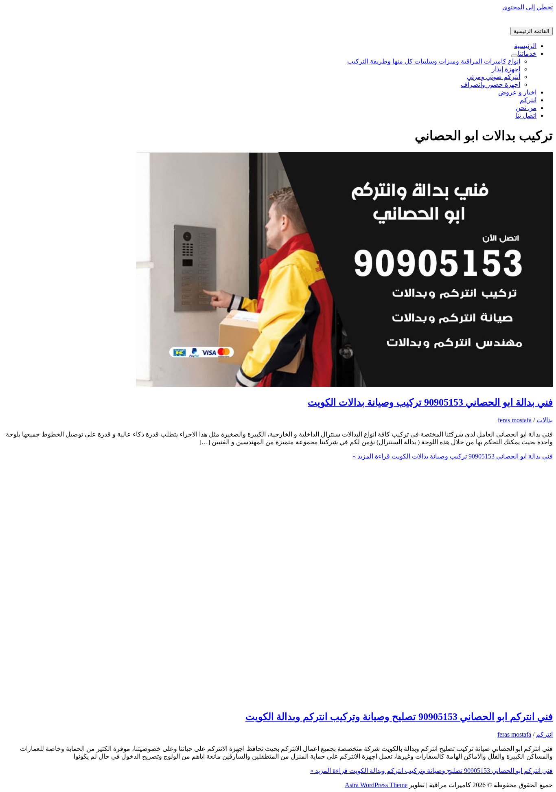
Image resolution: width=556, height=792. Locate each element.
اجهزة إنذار (506, 69)
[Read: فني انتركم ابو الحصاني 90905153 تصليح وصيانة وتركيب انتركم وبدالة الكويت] (344, 698)
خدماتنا (527, 53)
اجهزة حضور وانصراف (490, 84)
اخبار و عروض (517, 92)
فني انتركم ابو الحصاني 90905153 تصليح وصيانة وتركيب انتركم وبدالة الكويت (399, 716)
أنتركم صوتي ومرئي (493, 76)
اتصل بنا (525, 115)
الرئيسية (525, 45)
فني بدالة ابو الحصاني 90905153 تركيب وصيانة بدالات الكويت (430, 402)
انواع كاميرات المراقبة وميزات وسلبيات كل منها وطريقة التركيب (433, 61)
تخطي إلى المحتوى (527, 7)
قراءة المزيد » (452, 456)
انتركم (528, 100)
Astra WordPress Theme (376, 784)
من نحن (526, 107)
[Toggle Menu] (514, 56)
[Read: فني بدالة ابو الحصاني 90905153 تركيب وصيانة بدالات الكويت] (344, 384)
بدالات (544, 420)
